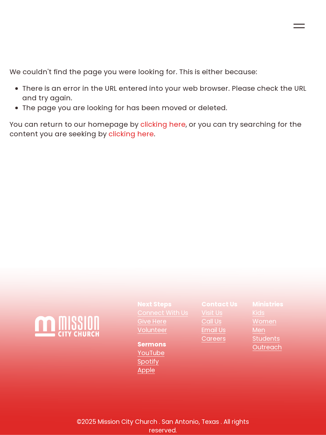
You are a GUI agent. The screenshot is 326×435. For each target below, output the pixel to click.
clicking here (163, 124)
